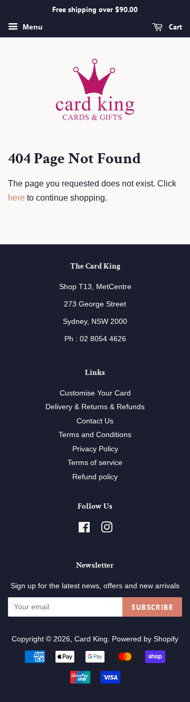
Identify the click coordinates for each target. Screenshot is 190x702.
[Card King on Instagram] (106, 529)
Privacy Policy (95, 449)
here (16, 197)
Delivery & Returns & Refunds (95, 407)
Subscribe (152, 607)
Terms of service (95, 463)
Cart (174, 27)
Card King (91, 639)
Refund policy (95, 477)
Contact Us (95, 421)
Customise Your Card (95, 393)
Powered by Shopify (145, 639)
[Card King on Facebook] (84, 529)
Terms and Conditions (95, 435)
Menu (32, 27)
